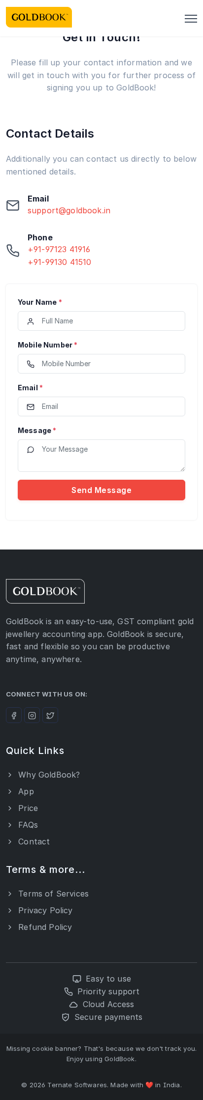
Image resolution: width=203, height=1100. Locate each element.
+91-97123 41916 (59, 249)
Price (27, 808)
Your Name (40, 302)
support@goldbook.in (69, 210)
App (25, 791)
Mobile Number (47, 345)
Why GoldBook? (48, 775)
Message (37, 430)
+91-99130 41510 (59, 262)
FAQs (27, 825)
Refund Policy (44, 927)
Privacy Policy (44, 910)
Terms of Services (52, 893)
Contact (33, 841)
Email (30, 387)
